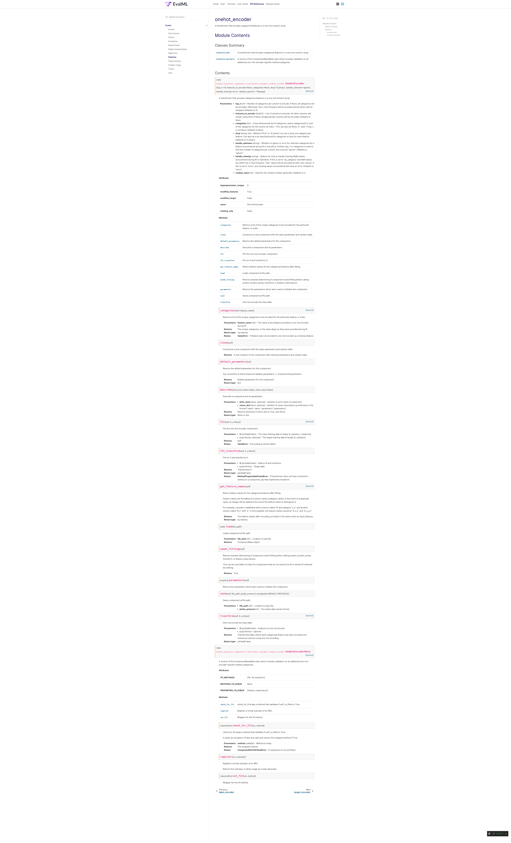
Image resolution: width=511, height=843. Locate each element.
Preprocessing (174, 61)
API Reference (257, 4)
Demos (171, 37)
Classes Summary (331, 27)
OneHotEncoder (332, 32)
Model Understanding (177, 49)
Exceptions (173, 41)
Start (223, 4)
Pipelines (172, 57)
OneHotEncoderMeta (333, 35)
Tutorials (231, 4)
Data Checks (173, 33)
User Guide (242, 4)
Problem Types (174, 65)
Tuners (171, 69)
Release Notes (273, 4)
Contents (328, 30)
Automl (171, 29)
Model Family (174, 45)
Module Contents (329, 24)
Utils (170, 73)
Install (216, 4)
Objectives (172, 53)
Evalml (168, 25)
